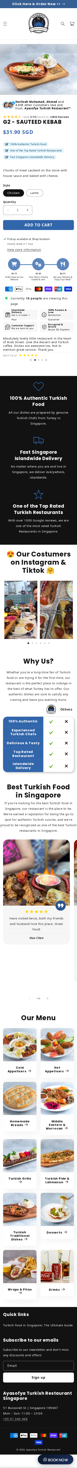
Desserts (54, 1232)
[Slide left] (29, 998)
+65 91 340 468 (15, 1419)
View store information (24, 250)
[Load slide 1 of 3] (35, 360)
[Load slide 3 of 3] (42, 360)
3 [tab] (36, 643)
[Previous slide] (31, 360)
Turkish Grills (19, 1179)
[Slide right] (47, 998)
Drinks (54, 1290)
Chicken (13, 193)
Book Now (57, 1459)
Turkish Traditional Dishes (20, 1236)
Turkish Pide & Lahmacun (57, 1180)
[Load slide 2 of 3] (38, 360)
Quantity (9, 202)
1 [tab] (28, 643)
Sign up (38, 1377)
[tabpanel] (20, 610)
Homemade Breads (20, 1123)
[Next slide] (46, 360)
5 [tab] (45, 643)
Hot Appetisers (54, 1069)
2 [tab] (32, 643)
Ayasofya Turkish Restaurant (43, 1449)
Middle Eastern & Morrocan (56, 1125)
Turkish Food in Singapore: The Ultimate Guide (38, 1325)
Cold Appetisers (17, 1069)
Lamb (34, 193)
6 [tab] (49, 643)
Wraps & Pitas (20, 1290)
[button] (5, 23)
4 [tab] (41, 643)
